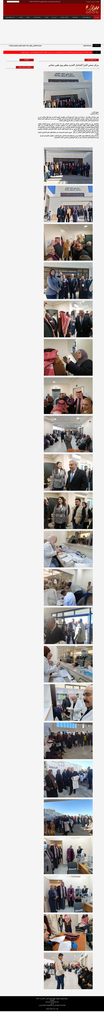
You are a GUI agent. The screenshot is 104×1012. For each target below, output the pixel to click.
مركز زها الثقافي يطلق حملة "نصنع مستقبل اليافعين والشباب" (86, 45)
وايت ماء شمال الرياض (52, 1008)
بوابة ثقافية (75, 17)
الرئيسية (97, 2)
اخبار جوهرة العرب (86, 17)
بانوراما (28, 17)
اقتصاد (46, 17)
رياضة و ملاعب (37, 17)
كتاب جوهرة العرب (10, 17)
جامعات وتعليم (64, 17)
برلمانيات (21, 17)
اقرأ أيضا (26, 60)
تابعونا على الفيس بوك (25, 67)
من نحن (93, 2)
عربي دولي (54, 17)
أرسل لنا (88, 2)
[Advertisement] (52, 31)
